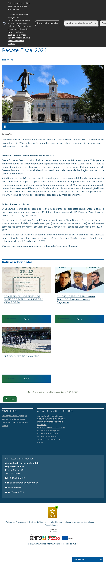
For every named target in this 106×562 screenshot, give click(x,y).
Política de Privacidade (15, 522)
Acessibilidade (51, 525)
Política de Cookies (37, 522)
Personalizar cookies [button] (47, 23)
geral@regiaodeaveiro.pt (25, 483)
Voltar (12, 399)
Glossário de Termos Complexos (79, 522)
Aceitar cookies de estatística (81, 23)
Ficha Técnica (56, 522)
